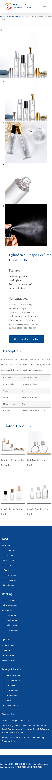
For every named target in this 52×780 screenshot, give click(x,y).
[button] (1, 30)
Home (2, 16)
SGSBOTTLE (23, 764)
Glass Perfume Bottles (15, 16)
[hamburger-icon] (44, 6)
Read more (8, 473)
